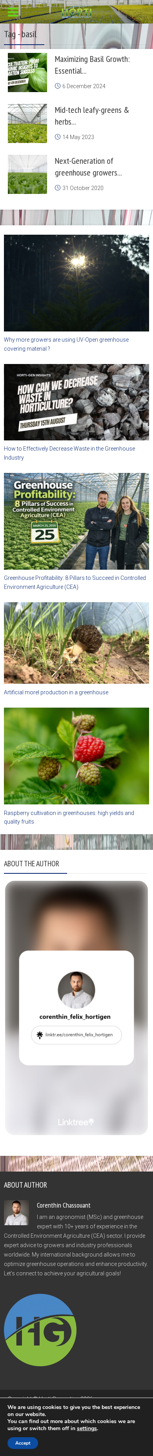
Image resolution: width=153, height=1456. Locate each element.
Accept (22, 1443)
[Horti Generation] (77, 10)
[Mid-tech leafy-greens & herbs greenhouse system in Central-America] (27, 123)
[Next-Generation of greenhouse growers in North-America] (27, 174)
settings (87, 1428)
